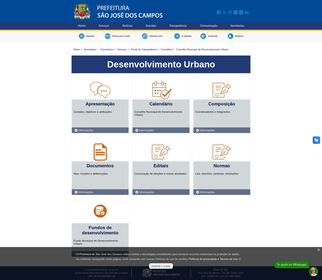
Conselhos (166, 49)
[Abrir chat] (313, 271)
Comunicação (208, 25)
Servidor (151, 25)
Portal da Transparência (144, 49)
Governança (106, 49)
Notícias (127, 25)
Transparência (178, 25)
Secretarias (237, 25)
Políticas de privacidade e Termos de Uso (213, 258)
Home (82, 25)
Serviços (104, 25)
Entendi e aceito (161, 266)
